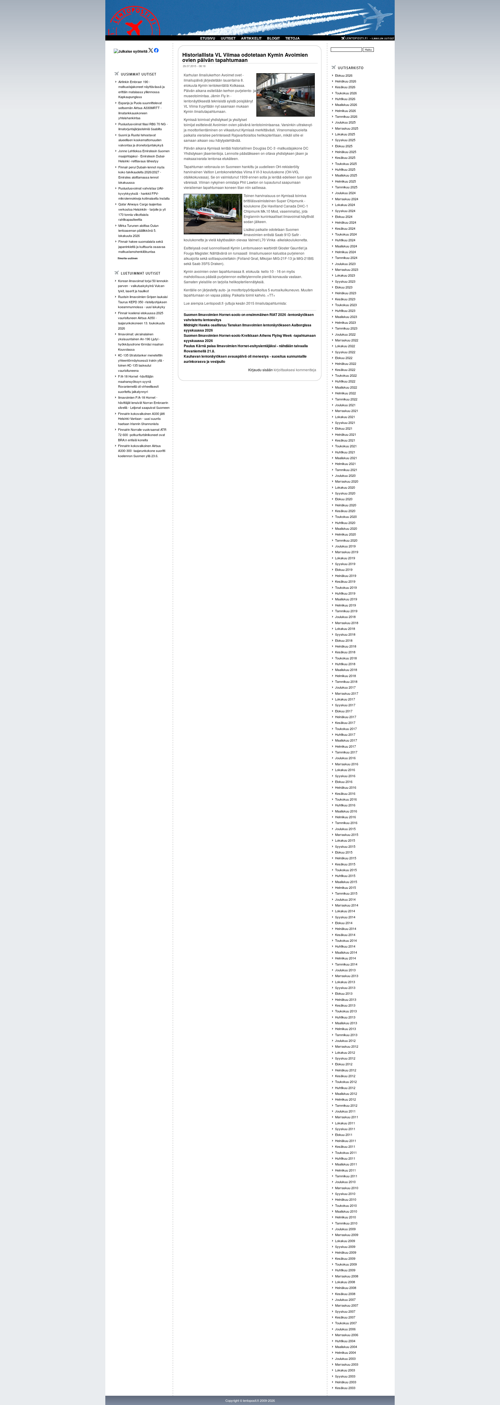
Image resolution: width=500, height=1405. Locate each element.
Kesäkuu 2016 (345, 793)
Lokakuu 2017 (345, 699)
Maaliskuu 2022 (346, 387)
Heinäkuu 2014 (345, 928)
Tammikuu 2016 (346, 822)
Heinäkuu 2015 (345, 858)
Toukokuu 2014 (346, 940)
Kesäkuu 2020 (345, 510)
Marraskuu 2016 (346, 764)
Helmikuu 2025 (345, 181)
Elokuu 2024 (343, 216)
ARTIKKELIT (251, 38)
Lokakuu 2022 (345, 345)
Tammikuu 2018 (346, 681)
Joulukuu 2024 (345, 192)
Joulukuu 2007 (345, 1299)
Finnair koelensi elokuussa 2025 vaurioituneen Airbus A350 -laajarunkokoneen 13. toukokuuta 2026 (141, 320)
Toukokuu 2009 (346, 1264)
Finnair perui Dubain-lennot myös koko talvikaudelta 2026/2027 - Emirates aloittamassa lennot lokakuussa (141, 175)
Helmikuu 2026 (345, 110)
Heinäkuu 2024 (345, 222)
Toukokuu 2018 (346, 658)
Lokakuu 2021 (345, 416)
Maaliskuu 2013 (346, 1022)
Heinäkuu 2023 (345, 292)
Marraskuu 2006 (346, 1334)
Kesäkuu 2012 (345, 1075)
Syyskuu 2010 (345, 1193)
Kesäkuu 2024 (345, 228)
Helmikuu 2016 (345, 816)
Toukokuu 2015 (346, 869)
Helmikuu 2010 (345, 1217)
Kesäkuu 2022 (345, 369)
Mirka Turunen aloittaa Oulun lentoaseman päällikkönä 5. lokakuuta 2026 (138, 230)
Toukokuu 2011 (346, 1152)
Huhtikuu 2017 (345, 734)
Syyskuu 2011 (345, 1128)
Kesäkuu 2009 (345, 1258)
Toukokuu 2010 (346, 1205)
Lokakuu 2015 (345, 840)
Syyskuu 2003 (345, 1376)
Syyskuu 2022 (345, 352)
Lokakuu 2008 (345, 1281)
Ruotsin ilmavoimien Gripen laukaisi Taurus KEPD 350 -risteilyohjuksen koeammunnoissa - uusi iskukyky (143, 301)
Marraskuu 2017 (346, 693)
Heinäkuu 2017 (345, 716)
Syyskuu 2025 (345, 139)
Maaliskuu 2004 (346, 1346)
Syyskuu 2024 (345, 210)
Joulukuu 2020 (345, 475)
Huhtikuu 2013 (345, 1017)
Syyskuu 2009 (345, 1246)
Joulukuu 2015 (345, 828)
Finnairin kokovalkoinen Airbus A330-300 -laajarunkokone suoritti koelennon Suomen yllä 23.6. (141, 450)
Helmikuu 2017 (345, 746)
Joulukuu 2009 (345, 1228)
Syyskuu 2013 (345, 987)
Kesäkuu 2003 (345, 1387)
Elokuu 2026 (343, 75)
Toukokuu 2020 (346, 516)
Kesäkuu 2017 (345, 722)
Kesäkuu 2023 (345, 299)
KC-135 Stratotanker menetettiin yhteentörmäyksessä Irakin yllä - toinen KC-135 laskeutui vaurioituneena (141, 363)
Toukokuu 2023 (346, 304)
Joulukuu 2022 (345, 334)
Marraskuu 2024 (346, 198)
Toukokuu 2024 (346, 234)
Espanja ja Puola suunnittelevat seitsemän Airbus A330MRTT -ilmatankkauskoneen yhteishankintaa (140, 110)
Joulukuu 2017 (345, 687)
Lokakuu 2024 (345, 204)
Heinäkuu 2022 (345, 363)
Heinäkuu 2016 (345, 787)
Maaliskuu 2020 (346, 528)
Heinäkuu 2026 (345, 81)
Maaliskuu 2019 (346, 599)
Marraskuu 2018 (346, 622)
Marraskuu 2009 (346, 1234)
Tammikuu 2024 (346, 257)
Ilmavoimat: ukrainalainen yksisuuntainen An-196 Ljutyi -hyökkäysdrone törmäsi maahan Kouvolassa (140, 342)
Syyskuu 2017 (345, 704)
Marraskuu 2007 (346, 1305)
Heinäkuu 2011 (345, 1140)
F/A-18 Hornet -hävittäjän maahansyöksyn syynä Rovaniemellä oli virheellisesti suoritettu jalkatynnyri (138, 384)
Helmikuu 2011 (345, 1170)
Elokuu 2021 (343, 428)
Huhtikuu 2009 (345, 1270)
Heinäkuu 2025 (345, 151)
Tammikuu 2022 (346, 399)
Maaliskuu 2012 (346, 1093)
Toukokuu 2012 (346, 1081)
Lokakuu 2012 (345, 1052)
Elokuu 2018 (343, 640)
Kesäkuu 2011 (345, 1146)
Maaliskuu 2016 (346, 811)
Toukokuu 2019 (346, 587)
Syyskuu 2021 (345, 422)
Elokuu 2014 (343, 922)
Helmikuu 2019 (345, 605)
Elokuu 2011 (343, 1134)
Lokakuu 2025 (345, 134)
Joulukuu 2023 (345, 263)
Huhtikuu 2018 (345, 663)
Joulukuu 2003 (345, 1358)
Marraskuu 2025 (346, 128)
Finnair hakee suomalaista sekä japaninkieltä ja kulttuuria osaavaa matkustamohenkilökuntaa (141, 246)
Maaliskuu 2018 (346, 669)
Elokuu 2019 (343, 569)
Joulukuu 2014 (345, 899)
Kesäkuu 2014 (345, 934)
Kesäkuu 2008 (345, 1293)
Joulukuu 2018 (345, 616)
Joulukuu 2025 (345, 122)
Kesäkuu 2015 (345, 864)
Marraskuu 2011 (346, 1117)
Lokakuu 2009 (345, 1240)
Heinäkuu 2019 (345, 575)
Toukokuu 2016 (346, 799)
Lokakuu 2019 (345, 558)
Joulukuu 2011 (345, 1111)
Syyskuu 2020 (345, 493)
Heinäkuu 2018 (345, 646)
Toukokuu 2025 (346, 163)
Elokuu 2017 (343, 711)
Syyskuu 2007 (345, 1311)
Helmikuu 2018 (345, 675)
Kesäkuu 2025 (345, 157)
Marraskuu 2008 (346, 1276)
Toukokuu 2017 (346, 728)
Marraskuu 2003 (346, 1364)
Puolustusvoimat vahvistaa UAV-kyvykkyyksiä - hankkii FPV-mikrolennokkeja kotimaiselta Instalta (144, 193)
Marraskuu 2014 (346, 905)
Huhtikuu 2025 (345, 169)
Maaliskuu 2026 (346, 104)
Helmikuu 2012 (345, 1099)
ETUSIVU (207, 38)
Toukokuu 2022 (346, 375)
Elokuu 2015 (343, 852)
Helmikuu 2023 (345, 322)
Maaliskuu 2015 (346, 881)
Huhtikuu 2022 (345, 381)
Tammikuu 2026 (346, 116)
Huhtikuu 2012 (345, 1087)
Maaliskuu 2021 (346, 457)
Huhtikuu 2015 (345, 875)
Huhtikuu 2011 (345, 1158)
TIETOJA (292, 38)
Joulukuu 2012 (345, 1040)
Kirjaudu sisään (260, 369)
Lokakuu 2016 (345, 769)
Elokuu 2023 (343, 287)
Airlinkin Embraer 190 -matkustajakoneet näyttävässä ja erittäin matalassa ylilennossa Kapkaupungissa (141, 89)
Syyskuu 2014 (345, 917)
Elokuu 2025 (343, 146)
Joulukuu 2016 (345, 757)
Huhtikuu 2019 (345, 593)
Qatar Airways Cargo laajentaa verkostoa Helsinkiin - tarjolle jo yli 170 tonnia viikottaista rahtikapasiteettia (142, 212)
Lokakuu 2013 (345, 981)
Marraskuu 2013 (346, 975)
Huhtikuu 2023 (345, 310)
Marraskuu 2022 (346, 340)
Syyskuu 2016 (345, 775)
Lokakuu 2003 (345, 1370)
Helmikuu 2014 (345, 958)
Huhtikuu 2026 (345, 98)
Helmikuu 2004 (345, 1352)
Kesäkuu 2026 (345, 86)
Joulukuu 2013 (345, 970)
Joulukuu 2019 (345, 546)
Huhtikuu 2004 (345, 1340)
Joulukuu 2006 (345, 1329)
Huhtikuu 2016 (345, 805)
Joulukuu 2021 (345, 404)
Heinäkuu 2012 (345, 1070)
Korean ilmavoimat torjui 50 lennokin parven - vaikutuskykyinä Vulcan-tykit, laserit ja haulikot (143, 285)
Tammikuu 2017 (346, 752)
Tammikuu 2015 (346, 893)
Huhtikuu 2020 (345, 522)
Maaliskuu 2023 (346, 316)
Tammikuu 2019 (346, 610)
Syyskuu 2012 (345, 1058)
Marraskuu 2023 (346, 269)
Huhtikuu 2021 (345, 452)
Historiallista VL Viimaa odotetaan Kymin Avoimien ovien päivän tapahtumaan (245, 57)
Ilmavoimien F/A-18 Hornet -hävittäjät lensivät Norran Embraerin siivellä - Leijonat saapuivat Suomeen (144, 402)
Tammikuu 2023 (346, 328)
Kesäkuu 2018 (345, 652)
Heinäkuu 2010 (345, 1199)
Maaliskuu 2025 (346, 175)
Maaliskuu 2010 (346, 1211)
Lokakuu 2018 (345, 628)
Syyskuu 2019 (345, 563)
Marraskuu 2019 (346, 551)
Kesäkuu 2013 (345, 1005)
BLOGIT (273, 38)
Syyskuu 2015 (345, 846)
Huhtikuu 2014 (345, 946)
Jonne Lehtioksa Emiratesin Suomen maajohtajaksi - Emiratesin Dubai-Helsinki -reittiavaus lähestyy (144, 155)
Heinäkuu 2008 (345, 1287)
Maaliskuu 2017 (346, 740)
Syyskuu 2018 (345, 634)
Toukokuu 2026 (346, 93)
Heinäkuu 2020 (345, 505)
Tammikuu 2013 (346, 1034)
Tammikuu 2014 (346, 964)
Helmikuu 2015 (345, 887)
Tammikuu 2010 (346, 1223)
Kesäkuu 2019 (345, 581)
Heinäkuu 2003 (345, 1382)
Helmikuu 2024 (345, 251)
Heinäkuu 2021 (345, 434)
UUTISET (228, 38)
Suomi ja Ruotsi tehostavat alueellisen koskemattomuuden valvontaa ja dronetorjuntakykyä (140, 140)
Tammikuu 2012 (346, 1105)
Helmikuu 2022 (345, 393)
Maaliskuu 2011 (346, 1164)
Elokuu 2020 (343, 498)
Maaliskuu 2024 (346, 246)
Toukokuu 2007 (346, 1323)
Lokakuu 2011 (345, 1123)
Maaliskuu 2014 (346, 952)
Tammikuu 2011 (346, 1176)
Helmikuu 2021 (345, 463)
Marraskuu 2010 (346, 1187)
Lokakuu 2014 (345, 911)
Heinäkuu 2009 (345, 1252)
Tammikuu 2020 (346, 540)
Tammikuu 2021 (346, 469)
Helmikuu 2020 (345, 534)
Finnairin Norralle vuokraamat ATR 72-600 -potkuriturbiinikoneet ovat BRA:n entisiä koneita (142, 434)
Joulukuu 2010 (345, 1181)
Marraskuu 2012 (346, 1046)
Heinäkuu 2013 (345, 999)
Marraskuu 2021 (346, 410)
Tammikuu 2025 (346, 187)
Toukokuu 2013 (346, 1011)
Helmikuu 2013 (345, 1028)
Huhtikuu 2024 (345, 240)
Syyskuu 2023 (345, 281)
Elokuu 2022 (343, 357)
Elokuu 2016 (343, 781)
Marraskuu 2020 (346, 481)
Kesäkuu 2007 (345, 1317)
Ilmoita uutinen (128, 258)
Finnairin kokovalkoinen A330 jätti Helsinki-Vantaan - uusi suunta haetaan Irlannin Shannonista (141, 418)
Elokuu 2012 (343, 1064)
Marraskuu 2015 (346, 834)
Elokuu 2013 (343, 993)
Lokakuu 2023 (345, 275)
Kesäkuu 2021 (345, 440)
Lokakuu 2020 (345, 487)
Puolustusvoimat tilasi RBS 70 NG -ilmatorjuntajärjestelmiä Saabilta (143, 126)
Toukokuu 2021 (346, 446)
